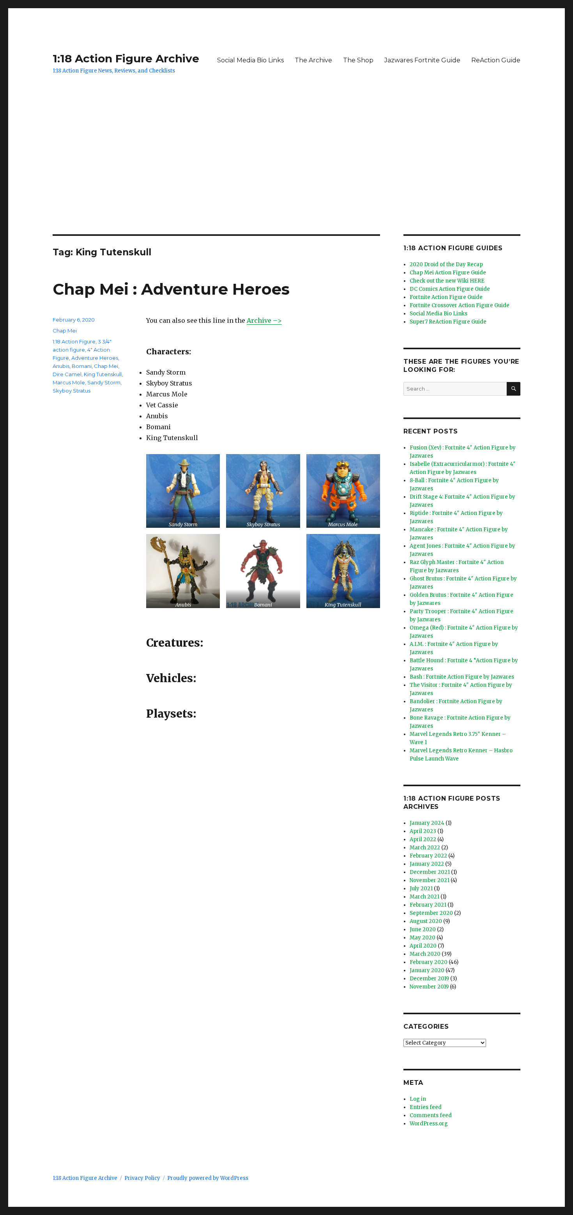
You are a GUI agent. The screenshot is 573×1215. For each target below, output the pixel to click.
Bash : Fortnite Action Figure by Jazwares (462, 677)
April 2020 (423, 946)
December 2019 (429, 978)
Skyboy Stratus (71, 390)
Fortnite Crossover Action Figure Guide (459, 305)
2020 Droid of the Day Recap (446, 264)
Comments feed (431, 1115)
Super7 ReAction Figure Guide (448, 321)
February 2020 (428, 962)
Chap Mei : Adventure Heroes (171, 289)
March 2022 (425, 847)
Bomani (82, 366)
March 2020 (425, 954)
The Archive (313, 60)
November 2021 (429, 880)
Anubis (61, 366)
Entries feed (426, 1107)
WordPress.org (429, 1123)
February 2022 (428, 855)
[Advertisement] (286, 176)
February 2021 (428, 905)
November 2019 (429, 986)
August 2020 (426, 921)
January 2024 (427, 823)
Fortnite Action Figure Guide (446, 297)
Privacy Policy (142, 1178)
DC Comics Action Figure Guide (450, 289)
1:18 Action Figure (74, 341)
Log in (418, 1099)
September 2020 (431, 913)
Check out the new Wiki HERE (447, 281)
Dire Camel (67, 374)
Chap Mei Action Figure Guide (448, 272)
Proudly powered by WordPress (207, 1178)
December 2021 (430, 872)
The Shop (358, 60)
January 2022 (427, 864)
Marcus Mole (69, 382)
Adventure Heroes (94, 358)
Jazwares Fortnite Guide (422, 60)
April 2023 (423, 831)
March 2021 (424, 896)
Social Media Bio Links (250, 60)
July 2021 (421, 888)
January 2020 (427, 970)
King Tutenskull (103, 374)
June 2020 (423, 929)
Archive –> (264, 320)
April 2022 (423, 839)
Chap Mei (65, 330)
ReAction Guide (495, 60)
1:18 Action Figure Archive (126, 58)
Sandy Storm (103, 382)
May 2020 (422, 937)
